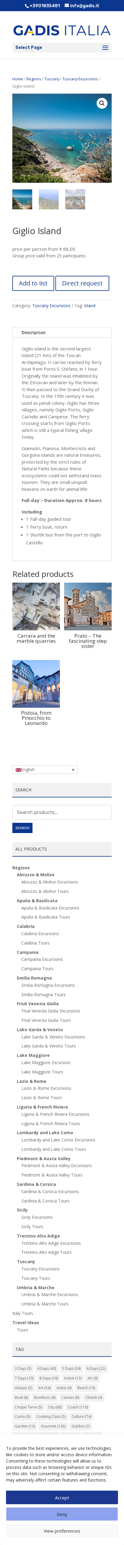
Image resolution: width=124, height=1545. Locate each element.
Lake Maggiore (33, 1055)
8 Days (48, 1378)
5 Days (71, 1368)
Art (44, 1387)
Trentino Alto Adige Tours (46, 1252)
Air (93, 1378)
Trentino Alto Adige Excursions (51, 1243)
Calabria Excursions (40, 933)
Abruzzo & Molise (35, 874)
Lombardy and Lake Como (45, 1132)
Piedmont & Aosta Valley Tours (51, 1175)
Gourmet (53, 1426)
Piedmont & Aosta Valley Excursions (56, 1165)
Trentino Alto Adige (38, 1236)
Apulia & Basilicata (37, 900)
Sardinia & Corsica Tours (45, 1201)
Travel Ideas (25, 1322)
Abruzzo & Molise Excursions (49, 882)
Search (22, 828)
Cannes (70, 1397)
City (55, 1407)
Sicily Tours (32, 1226)
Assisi (64, 1387)
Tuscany (52, 79)
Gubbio (81, 1426)
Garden (25, 1426)
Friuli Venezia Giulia (38, 1003)
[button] (102, 103)
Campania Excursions (42, 959)
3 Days (23, 1368)
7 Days (24, 1378)
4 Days (46, 1368)
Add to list (33, 283)
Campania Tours (37, 968)
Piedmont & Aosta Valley (44, 1158)
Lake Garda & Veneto (40, 1029)
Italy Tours (22, 1313)
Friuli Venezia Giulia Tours (46, 1020)
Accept (62, 1498)
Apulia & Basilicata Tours (45, 917)
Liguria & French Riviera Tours (50, 1123)
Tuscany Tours (35, 1278)
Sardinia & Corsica (36, 1184)
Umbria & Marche (35, 1287)
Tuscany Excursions (80, 79)
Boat (21, 1397)
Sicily (22, 1210)
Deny (62, 1514)
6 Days (96, 1368)
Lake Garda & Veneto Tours (48, 1046)
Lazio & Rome (31, 1081)
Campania (28, 952)
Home (17, 79)
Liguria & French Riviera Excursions (55, 1114)
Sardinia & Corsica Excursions (50, 1191)
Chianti (93, 1397)
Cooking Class (51, 1416)
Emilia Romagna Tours (43, 994)
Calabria (26, 926)
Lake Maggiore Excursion (45, 1062)
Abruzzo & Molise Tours (45, 891)
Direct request (82, 283)
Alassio (23, 1387)
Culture (81, 1416)
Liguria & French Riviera (42, 1107)
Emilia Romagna (34, 978)
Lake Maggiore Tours (42, 1072)
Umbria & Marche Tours (45, 1304)
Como (22, 1416)
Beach (86, 1387)
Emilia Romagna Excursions (48, 985)
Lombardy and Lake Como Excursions (58, 1140)
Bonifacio (44, 1397)
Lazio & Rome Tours (41, 1097)
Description (34, 332)
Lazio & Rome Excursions (46, 1088)
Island (89, 305)
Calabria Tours (35, 943)
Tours (22, 1330)
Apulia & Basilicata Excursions (50, 908)
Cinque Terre (28, 1407)
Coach (78, 1407)
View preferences (62, 1531)
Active (73, 1378)
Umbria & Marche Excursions (49, 1294)
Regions (33, 79)
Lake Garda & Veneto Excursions (53, 1037)
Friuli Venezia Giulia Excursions (50, 1011)
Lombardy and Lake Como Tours (53, 1149)
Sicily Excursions (37, 1217)
